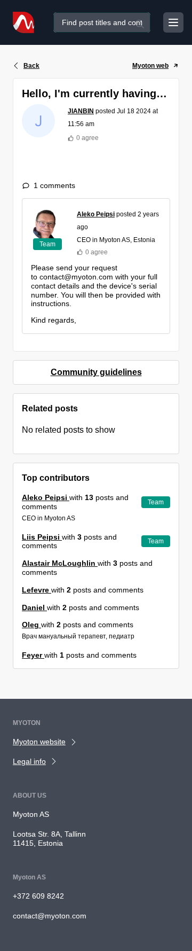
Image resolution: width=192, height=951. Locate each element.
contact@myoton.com (49, 915)
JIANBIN (81, 111)
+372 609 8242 (38, 896)
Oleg (31, 624)
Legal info (29, 761)
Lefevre (36, 590)
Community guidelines (96, 372)
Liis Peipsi (42, 537)
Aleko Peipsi (96, 214)
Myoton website (39, 741)
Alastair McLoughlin (60, 563)
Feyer (33, 655)
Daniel (34, 607)
